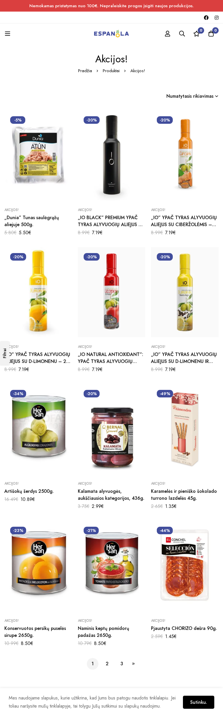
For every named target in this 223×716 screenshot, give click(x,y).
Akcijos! (11, 209)
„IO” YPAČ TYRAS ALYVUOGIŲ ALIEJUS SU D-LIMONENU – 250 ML (38, 361)
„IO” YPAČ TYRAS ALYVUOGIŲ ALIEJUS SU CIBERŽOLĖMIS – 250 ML (184, 224)
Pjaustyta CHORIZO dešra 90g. (184, 628)
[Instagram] (216, 17)
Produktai (111, 71)
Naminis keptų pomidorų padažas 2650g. (103, 632)
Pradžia (85, 71)
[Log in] (167, 33)
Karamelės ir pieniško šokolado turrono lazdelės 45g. (184, 494)
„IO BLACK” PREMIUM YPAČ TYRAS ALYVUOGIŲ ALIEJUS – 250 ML (110, 224)
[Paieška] (182, 33)
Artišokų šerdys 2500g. (29, 491)
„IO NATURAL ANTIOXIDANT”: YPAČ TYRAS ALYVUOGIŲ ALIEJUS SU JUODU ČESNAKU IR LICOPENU (111, 365)
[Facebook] (206, 17)
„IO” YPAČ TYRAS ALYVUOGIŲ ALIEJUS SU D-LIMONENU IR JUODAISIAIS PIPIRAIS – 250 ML (184, 361)
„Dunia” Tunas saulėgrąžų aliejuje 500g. (31, 221)
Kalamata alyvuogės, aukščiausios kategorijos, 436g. (111, 494)
